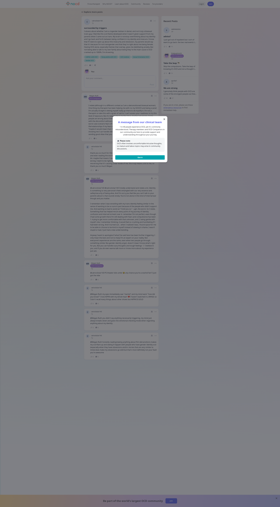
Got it (140, 157)
